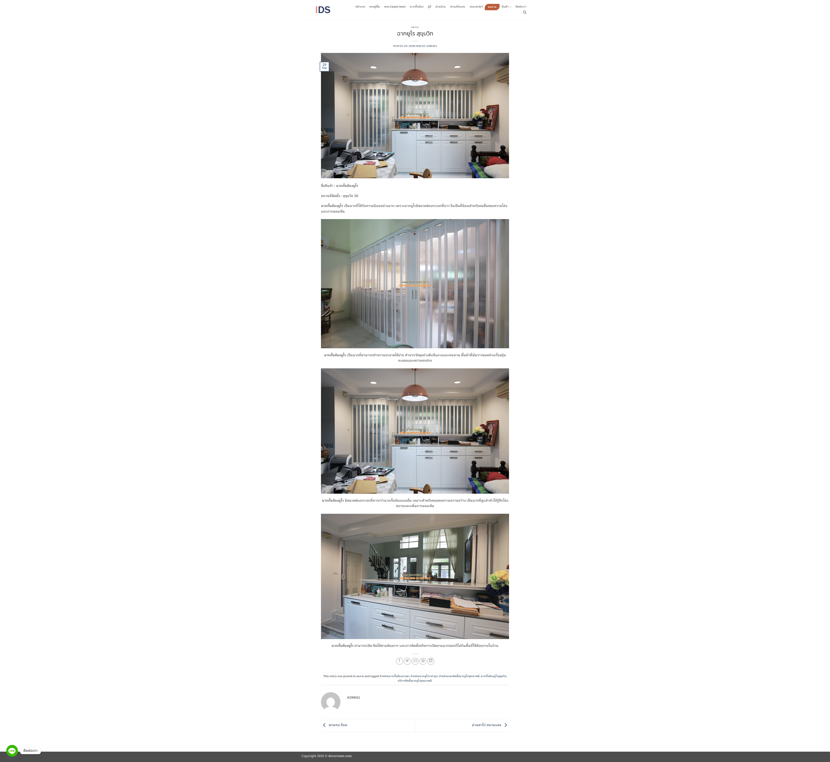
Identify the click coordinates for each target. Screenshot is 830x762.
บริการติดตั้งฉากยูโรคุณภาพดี (415, 681)
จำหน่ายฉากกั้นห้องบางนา (394, 676)
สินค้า (505, 7)
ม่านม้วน (440, 7)
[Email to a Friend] (415, 661)
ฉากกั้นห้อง (417, 7)
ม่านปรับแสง (457, 7)
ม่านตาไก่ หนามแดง (487, 725)
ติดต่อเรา (521, 7)
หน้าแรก (360, 7)
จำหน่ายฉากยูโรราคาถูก (424, 676)
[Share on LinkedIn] (430, 661)
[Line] (12, 751)
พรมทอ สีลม (337, 725)
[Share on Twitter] (407, 661)
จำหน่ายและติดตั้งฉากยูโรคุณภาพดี (459, 676)
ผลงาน (492, 7)
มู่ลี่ (429, 7)
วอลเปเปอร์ (476, 7)
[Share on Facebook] (399, 661)
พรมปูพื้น (374, 7)
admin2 (431, 46)
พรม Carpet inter (395, 7)
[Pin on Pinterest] (422, 661)
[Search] (524, 12)
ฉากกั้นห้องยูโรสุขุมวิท (493, 676)
